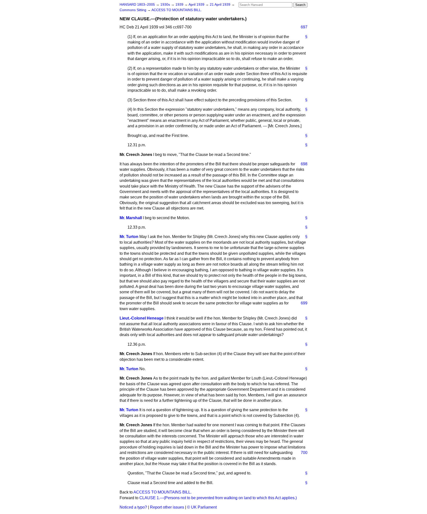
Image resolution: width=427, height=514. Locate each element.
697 (304, 27)
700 (304, 452)
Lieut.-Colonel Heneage (142, 318)
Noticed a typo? (133, 507)
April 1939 (197, 4)
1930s (165, 4)
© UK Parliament (202, 507)
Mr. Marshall (131, 218)
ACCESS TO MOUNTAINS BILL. (176, 10)
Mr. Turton (129, 237)
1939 (179, 4)
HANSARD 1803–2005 (137, 4)
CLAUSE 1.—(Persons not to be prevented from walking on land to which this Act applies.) (218, 498)
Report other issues (167, 507)
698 (304, 164)
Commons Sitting (133, 10)
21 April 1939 (220, 4)
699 (304, 303)
